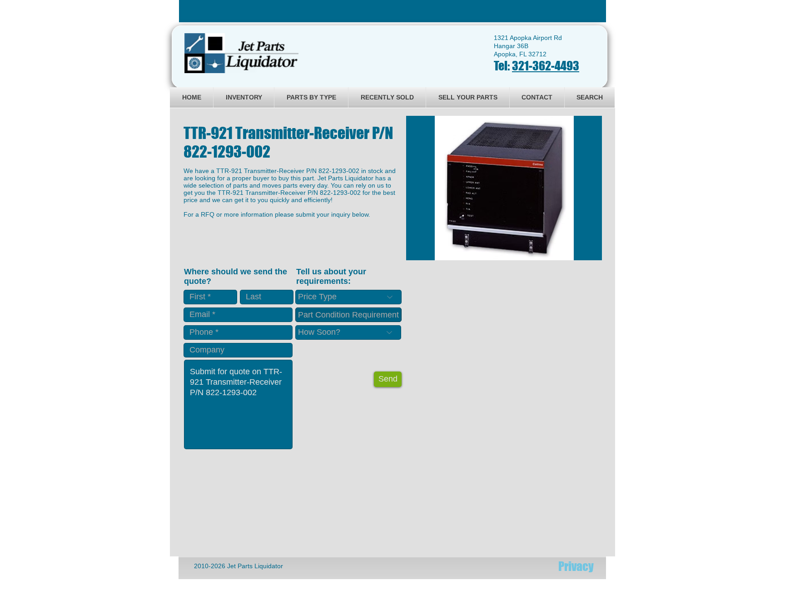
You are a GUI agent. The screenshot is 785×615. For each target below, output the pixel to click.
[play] (582, 252)
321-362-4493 (545, 66)
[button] (504, 188)
